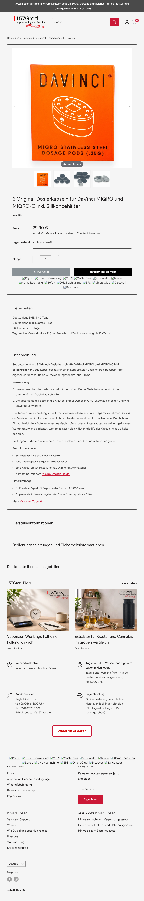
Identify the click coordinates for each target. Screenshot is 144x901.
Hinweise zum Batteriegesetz (96, 830)
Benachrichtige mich (102, 271)
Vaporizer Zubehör (31, 501)
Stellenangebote (17, 847)
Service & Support (18, 819)
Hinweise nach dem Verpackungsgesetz (103, 819)
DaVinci (17, 214)
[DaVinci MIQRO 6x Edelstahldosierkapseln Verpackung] (42, 179)
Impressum (14, 796)
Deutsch (13, 863)
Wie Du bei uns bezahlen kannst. (27, 830)
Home (10, 38)
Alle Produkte (24, 38)
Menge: (17, 259)
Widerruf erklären (72, 731)
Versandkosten (54, 233)
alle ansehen (129, 583)
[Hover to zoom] (72, 108)
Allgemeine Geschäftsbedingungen (29, 779)
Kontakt (12, 773)
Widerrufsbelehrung (19, 784)
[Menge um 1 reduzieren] (36, 259)
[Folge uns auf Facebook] (9, 879)
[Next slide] (128, 106)
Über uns (12, 836)
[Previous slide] (15, 106)
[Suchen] (114, 22)
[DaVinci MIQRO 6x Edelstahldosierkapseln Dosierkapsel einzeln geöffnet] (101, 179)
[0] (134, 22)
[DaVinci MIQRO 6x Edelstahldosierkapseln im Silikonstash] (62, 179)
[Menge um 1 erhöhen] (55, 259)
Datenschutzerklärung (21, 790)
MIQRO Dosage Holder (56, 473)
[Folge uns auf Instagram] (16, 879)
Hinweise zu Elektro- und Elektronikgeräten (105, 825)
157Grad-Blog (15, 842)
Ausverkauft (41, 272)
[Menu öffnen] (9, 22)
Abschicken (90, 799)
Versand (12, 825)
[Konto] (127, 22)
